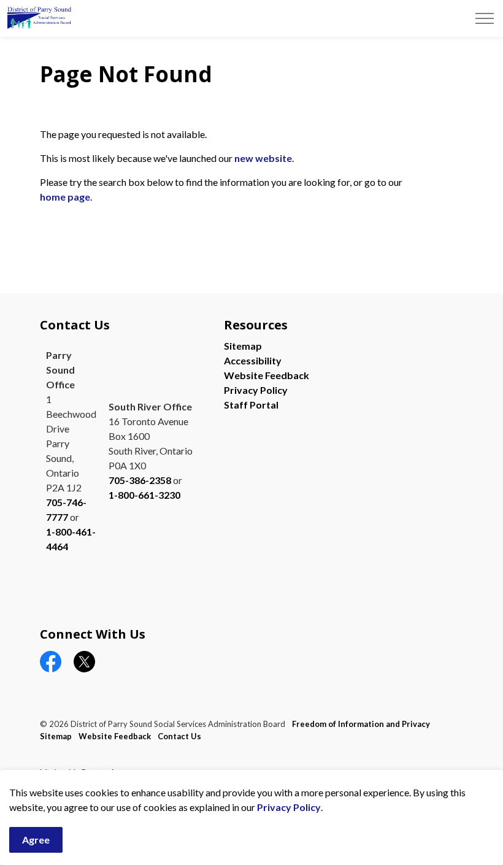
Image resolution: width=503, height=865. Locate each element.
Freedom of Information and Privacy (361, 724)
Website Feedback (266, 375)
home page (65, 196)
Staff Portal (251, 404)
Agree (36, 839)
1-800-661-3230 (144, 495)
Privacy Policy (289, 807)
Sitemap (243, 346)
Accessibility (253, 360)
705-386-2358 (140, 480)
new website (263, 158)
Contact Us (179, 736)
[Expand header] (484, 18)
